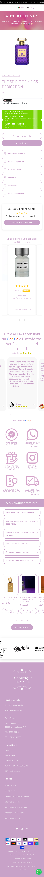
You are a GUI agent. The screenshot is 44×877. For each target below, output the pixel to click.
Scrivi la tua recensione (22, 222)
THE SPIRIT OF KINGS (11, 75)
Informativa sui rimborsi (26, 855)
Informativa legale (33, 866)
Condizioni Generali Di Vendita (17, 796)
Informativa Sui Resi (13, 801)
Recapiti (23, 870)
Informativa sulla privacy (23, 859)
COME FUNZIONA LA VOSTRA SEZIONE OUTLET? (21, 533)
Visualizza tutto (22, 627)
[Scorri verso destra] (27, 620)
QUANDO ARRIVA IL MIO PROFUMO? (20, 513)
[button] (5, 7)
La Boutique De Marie (21, 852)
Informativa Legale (12, 818)
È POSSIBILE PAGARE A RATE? (17, 552)
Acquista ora (22, 143)
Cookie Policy (10, 790)
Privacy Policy (10, 785)
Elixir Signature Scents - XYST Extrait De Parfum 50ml (28, 600)
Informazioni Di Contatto (15, 812)
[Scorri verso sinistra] (16, 620)
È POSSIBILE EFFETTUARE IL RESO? (20, 561)
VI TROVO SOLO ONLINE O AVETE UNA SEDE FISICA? (20, 522)
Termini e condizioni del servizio (23, 862)
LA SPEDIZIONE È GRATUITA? (17, 544)
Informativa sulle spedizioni (16, 866)
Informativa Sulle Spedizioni (16, 807)
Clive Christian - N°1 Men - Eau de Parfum (9, 599)
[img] (22, 286)
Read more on (22, 420)
